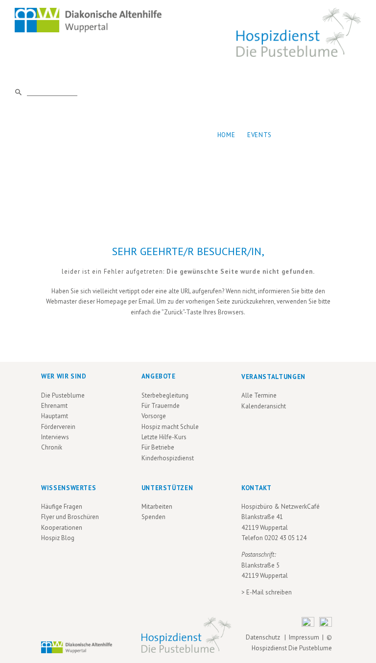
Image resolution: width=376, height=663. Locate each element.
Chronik (51, 447)
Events (259, 135)
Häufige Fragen (61, 506)
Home (226, 135)
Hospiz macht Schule (170, 427)
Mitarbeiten (156, 506)
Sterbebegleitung (164, 395)
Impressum (304, 637)
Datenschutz (264, 637)
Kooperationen (61, 527)
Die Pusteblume (63, 395)
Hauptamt (54, 416)
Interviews (55, 437)
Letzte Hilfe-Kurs (164, 437)
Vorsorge (153, 416)
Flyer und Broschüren (70, 517)
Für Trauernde (160, 406)
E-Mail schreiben (269, 592)
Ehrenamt (54, 406)
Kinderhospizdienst (167, 458)
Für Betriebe (157, 447)
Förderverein (58, 427)
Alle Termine (259, 395)
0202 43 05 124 (285, 538)
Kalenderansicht (263, 406)
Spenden (153, 517)
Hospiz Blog (57, 538)
